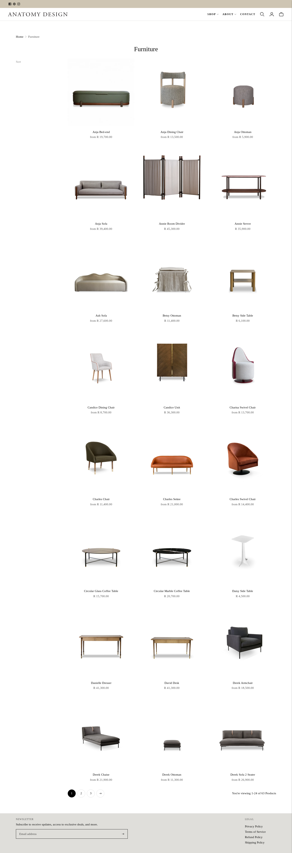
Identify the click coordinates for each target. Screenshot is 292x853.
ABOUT (228, 14)
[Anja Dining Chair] (171, 92)
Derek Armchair (243, 683)
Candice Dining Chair (101, 407)
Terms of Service (255, 831)
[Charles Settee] (171, 459)
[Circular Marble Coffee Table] (171, 551)
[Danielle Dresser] (101, 643)
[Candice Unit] (171, 367)
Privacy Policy (254, 826)
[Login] (272, 14)
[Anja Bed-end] (101, 92)
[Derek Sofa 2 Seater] (242, 735)
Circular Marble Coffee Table (172, 591)
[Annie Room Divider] (171, 184)
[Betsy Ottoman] (171, 276)
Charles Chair (101, 499)
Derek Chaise (101, 774)
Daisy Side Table (242, 591)
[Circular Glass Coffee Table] (101, 551)
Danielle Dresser (101, 683)
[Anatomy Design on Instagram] (18, 4)
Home (19, 36)
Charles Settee (172, 499)
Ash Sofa (101, 315)
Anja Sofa (101, 223)
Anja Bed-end (101, 132)
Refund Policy (254, 837)
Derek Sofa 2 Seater (242, 774)
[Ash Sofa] (101, 276)
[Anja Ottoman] (242, 92)
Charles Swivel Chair (243, 499)
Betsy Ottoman (172, 315)
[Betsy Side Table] (242, 276)
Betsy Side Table (242, 315)
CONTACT (247, 14)
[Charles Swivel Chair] (242, 459)
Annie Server (243, 223)
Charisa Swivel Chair (243, 407)
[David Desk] (171, 643)
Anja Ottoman (242, 132)
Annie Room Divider (172, 223)
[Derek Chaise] (101, 735)
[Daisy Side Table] (242, 551)
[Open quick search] (262, 14)
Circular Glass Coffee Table (101, 591)
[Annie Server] (242, 184)
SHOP (211, 14)
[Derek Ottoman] (171, 735)
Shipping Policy (255, 842)
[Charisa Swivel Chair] (242, 367)
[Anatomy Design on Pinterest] (14, 4)
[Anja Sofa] (101, 184)
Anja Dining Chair (172, 132)
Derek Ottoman (171, 774)
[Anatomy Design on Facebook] (10, 4)
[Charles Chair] (101, 459)
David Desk (171, 683)
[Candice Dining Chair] (101, 367)
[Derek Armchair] (242, 643)
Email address (27, 829)
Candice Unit (172, 407)
